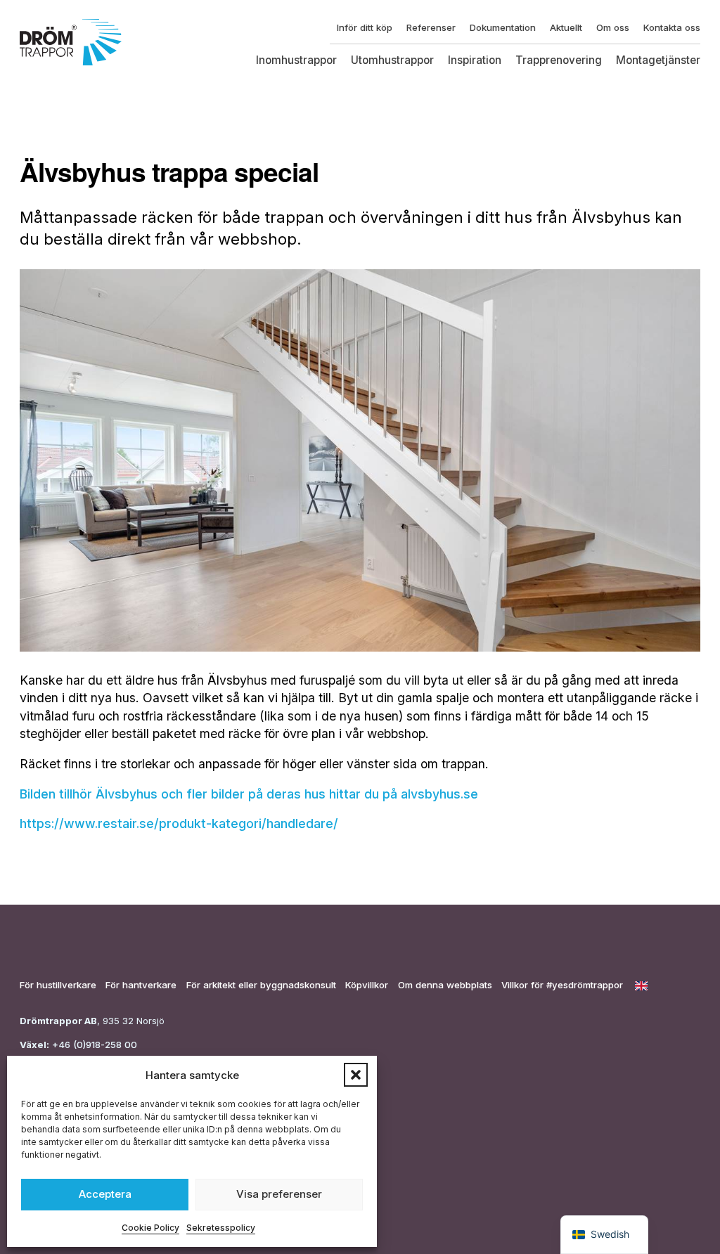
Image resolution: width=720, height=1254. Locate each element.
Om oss (612, 27)
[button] (356, 1075)
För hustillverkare (58, 984)
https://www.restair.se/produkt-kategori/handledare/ (179, 823)
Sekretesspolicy (220, 1227)
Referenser (431, 27)
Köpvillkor (366, 984)
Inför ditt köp (364, 27)
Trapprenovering (558, 60)
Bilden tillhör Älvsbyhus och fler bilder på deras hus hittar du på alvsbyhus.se (249, 794)
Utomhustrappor (392, 60)
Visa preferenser (279, 1194)
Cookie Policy (150, 1227)
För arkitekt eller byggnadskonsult (261, 984)
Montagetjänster (658, 60)
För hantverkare (140, 984)
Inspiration (474, 60)
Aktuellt (566, 27)
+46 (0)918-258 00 (93, 1044)
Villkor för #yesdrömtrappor (562, 984)
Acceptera (105, 1194)
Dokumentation (503, 27)
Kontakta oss (671, 27)
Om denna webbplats (445, 984)
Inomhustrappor (296, 60)
